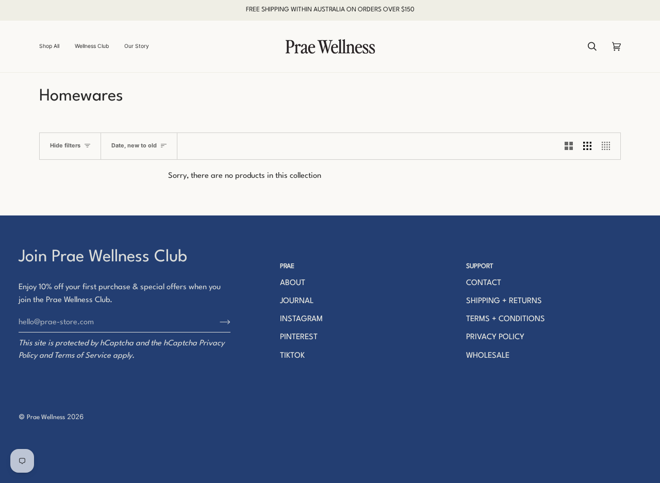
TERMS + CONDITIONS (505, 319)
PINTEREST (299, 337)
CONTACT (483, 283)
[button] (53, 46)
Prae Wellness (46, 417)
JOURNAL (297, 301)
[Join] (216, 322)
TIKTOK (292, 356)
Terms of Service (82, 356)
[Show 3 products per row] (587, 146)
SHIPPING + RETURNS (504, 301)
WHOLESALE (487, 356)
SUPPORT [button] (479, 266)
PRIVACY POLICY (495, 337)
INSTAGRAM (301, 319)
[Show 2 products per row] (568, 146)
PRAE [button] (287, 266)
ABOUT (292, 283)
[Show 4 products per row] (608, 146)
